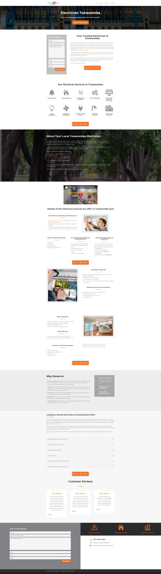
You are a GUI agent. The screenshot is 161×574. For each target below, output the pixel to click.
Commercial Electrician (147, 533)
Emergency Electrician (94, 533)
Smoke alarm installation (52, 159)
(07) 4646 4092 (81, 22)
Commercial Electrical (109, 114)
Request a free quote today (77, 253)
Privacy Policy (49, 571)
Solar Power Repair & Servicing (109, 99)
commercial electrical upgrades (53, 326)
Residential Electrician (121, 533)
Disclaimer (56, 571)
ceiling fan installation (51, 355)
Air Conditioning (95, 98)
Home (97, 3)
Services (106, 3)
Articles (72, 571)
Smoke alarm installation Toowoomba (56, 220)
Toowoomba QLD (85, 169)
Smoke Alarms (51, 98)
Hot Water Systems (95, 114)
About (101, 3)
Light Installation (51, 114)
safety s (102, 274)
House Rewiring (66, 98)
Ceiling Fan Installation (66, 114)
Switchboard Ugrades (80, 98)
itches (106, 274)
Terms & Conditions (64, 571)
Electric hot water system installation (55, 157)
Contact (112, 3)
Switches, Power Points (80, 114)
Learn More (91, 176)
